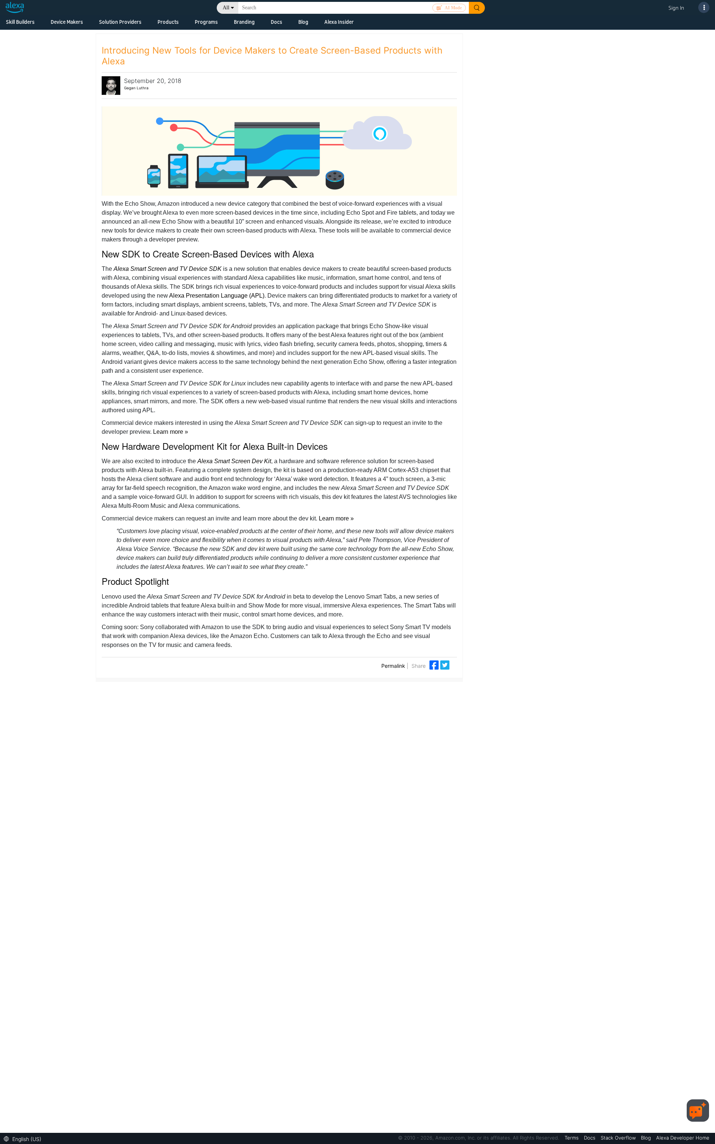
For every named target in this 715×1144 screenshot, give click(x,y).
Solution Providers (120, 22)
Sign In (676, 7)
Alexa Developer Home (682, 1138)
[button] (24, 1138)
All (226, 7)
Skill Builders (20, 22)
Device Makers (67, 22)
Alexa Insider (339, 22)
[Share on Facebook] (434, 664)
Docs (276, 22)
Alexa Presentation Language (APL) (216, 295)
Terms (572, 1138)
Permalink (393, 666)
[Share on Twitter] (444, 664)
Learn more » (170, 432)
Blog (303, 22)
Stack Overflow (619, 1138)
